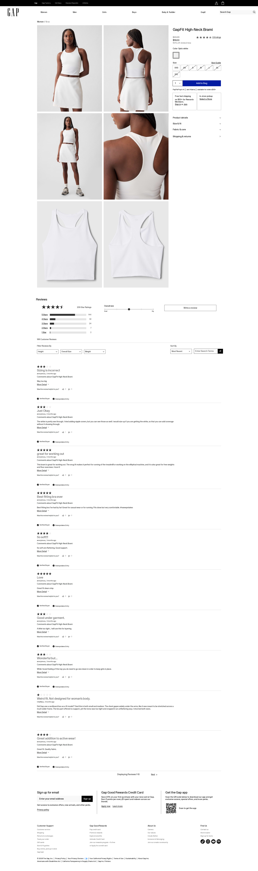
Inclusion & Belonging (156, 839)
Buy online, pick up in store (47, 849)
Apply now (105, 806)
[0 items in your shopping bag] (222, 3)
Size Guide (216, 63)
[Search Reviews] (220, 351)
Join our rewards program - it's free (102, 842)
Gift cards (40, 842)
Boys (134, 12)
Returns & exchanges (45, 836)
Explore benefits (96, 836)
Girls (104, 12)
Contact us (204, 829)
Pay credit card (95, 829)
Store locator (205, 833)
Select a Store (206, 99)
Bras (48, 22)
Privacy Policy (60, 858)
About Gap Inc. (143, 858)
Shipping (40, 833)
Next (153, 774)
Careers (151, 829)
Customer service (43, 829)
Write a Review (190, 308)
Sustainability (131, 858)
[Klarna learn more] (196, 90)
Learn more (118, 806)
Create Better (153, 836)
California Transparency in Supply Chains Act (79, 861)
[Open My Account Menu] (216, 3)
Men (75, 12)
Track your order (43, 839)
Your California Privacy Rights (100, 858)
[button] (103, 157)
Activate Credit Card (97, 839)
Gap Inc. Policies (104, 861)
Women (44, 12)
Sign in (178, 104)
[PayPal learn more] (185, 90)
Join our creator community (158, 842)
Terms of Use (118, 858)
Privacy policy (43, 810)
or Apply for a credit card (99, 846)
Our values (152, 833)
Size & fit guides (43, 846)
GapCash (40, 852)
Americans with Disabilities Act (48, 861)
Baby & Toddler (168, 12)
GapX (203, 12)
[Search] (254, 12)
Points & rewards (96, 833)
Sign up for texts (206, 836)
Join (185, 104)
